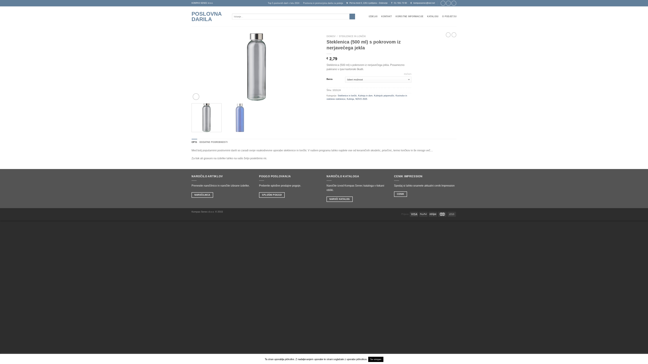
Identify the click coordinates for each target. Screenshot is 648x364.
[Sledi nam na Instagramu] (448, 3)
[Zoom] (196, 96)
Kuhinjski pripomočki (384, 95)
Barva (329, 79)
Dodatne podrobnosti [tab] (213, 142)
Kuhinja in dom (365, 95)
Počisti (407, 74)
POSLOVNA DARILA (207, 16)
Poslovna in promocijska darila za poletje (323, 3)
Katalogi (432, 16)
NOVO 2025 (361, 99)
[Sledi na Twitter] (453, 3)
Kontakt (386, 16)
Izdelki (373, 16)
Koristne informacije (409, 16)
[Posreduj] (352, 16)
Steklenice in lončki (352, 36)
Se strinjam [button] (375, 359)
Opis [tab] (194, 142)
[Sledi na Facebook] (443, 3)
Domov (331, 36)
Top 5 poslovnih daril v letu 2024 (283, 3)
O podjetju (449, 16)
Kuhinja (350, 99)
